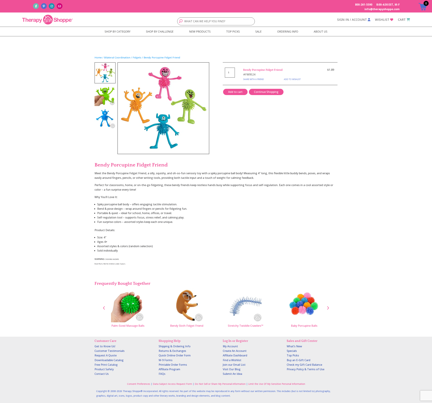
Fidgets (137, 57)
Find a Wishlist (232, 360)
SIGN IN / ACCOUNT (352, 20)
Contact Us (101, 374)
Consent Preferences (138, 383)
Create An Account (235, 351)
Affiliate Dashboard (235, 355)
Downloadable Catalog (109, 360)
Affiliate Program (169, 369)
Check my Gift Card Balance (304, 365)
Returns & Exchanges (172, 351)
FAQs (162, 374)
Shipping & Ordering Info (175, 346)
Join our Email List (234, 365)
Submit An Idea (232, 374)
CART (402, 20)
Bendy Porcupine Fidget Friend (262, 69)
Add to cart (235, 92)
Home (98, 57)
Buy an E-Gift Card (298, 360)
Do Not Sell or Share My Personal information (220, 383)
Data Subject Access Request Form (172, 383)
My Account (230, 346)
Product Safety (104, 369)
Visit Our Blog (231, 369)
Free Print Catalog (106, 365)
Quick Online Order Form (175, 355)
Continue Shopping (266, 92)
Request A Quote (105, 355)
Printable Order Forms (173, 365)
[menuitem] (117, 31)
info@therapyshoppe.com (382, 9)
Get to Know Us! (104, 346)
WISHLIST (382, 20)
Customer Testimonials (109, 351)
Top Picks (293, 355)
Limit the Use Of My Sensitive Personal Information (276, 383)
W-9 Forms (165, 360)
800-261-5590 (363, 4)
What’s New (294, 346)
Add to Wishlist (292, 79)
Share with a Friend (253, 79)
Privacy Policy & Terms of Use (305, 369)
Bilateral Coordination (117, 57)
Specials (292, 351)
